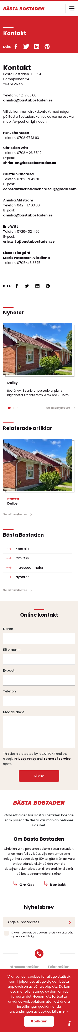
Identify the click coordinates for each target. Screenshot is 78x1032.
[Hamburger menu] (71, 8)
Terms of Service (57, 759)
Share (69, 1023)
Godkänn (39, 1021)
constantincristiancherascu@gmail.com (39, 189)
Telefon (9, 691)
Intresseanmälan (24, 966)
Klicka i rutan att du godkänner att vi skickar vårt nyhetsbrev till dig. (42, 934)
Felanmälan (58, 966)
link (16, 46)
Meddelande (13, 712)
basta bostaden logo (24, 8)
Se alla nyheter (58, 408)
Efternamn (12, 649)
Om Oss (22, 558)
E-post (9, 670)
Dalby (12, 382)
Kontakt (22, 548)
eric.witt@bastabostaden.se (28, 241)
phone (39, 953)
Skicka (39, 775)
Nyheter (22, 577)
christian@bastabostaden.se (29, 162)
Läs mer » (60, 1011)
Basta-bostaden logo (39, 802)
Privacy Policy (25, 759)
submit (70, 922)
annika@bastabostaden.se (27, 100)
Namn (8, 628)
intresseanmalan (30, 567)
